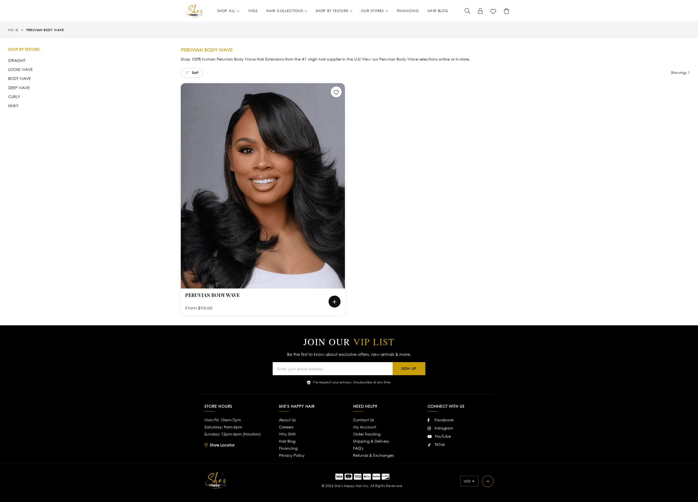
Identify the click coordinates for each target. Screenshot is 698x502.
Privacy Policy (292, 455)
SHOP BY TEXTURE (333, 10)
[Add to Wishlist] (336, 91)
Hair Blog (287, 441)
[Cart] (507, 11)
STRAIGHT (16, 60)
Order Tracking (366, 434)
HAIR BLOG (438, 10)
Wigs (253, 10)
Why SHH (287, 434)
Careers (286, 426)
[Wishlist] (494, 11)
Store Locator (222, 444)
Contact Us (363, 419)
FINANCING (408, 10)
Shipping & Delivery (371, 441)
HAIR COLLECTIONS (285, 10)
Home (13, 30)
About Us (287, 419)
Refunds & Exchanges (373, 455)
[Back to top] (488, 481)
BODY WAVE (19, 78)
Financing (288, 448)
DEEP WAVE (19, 87)
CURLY (14, 96)
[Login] (480, 11)
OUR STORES (373, 10)
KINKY (13, 105)
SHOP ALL (227, 10)
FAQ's (358, 448)
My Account (364, 426)
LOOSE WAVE (20, 69)
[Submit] (467, 11)
